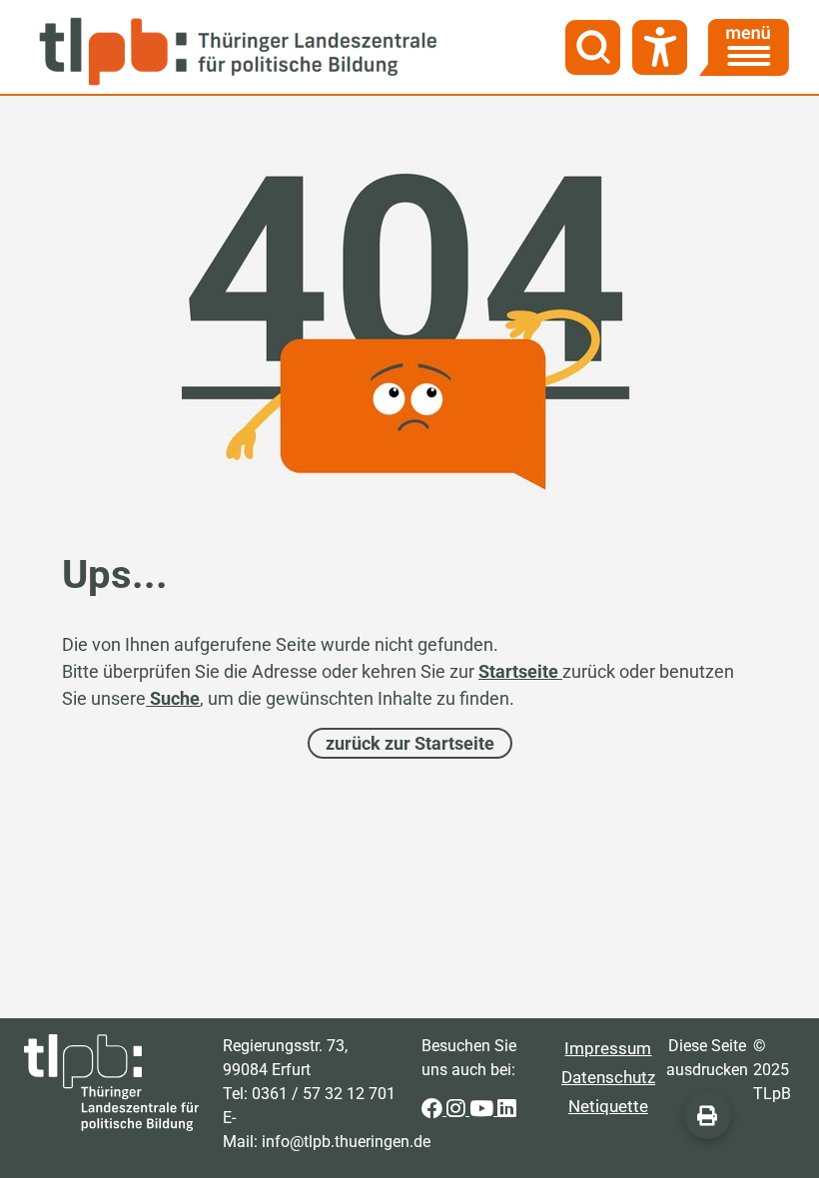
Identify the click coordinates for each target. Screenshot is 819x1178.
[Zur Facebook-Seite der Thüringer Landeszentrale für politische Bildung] (433, 1109)
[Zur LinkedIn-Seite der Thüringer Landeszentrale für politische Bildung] (506, 1109)
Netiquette (608, 1106)
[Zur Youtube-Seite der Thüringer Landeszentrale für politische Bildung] (483, 1109)
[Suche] (592, 47)
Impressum (607, 1048)
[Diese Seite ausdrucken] (707, 1115)
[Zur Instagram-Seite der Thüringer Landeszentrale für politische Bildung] (457, 1109)
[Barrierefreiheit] (659, 47)
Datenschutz (608, 1077)
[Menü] (744, 47)
